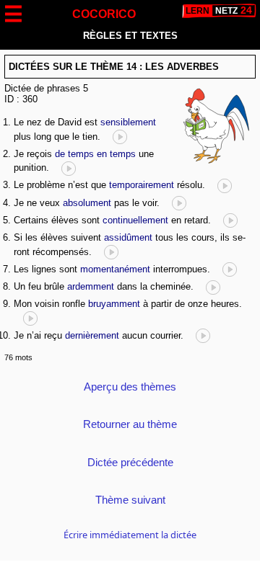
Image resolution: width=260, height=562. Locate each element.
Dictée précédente (130, 462)
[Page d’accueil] (219, 11)
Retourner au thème (130, 424)
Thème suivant (130, 500)
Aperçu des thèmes (130, 386)
